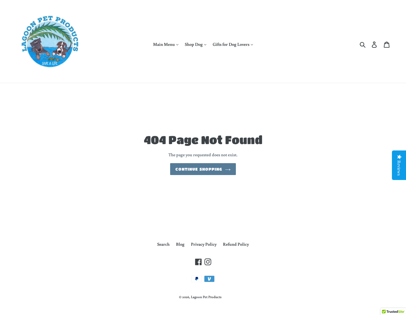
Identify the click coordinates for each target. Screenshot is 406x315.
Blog (180, 244)
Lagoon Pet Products (206, 297)
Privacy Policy (204, 244)
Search (163, 244)
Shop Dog (194, 44)
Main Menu (164, 44)
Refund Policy (236, 244)
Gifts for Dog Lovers (231, 44)
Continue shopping (198, 169)
